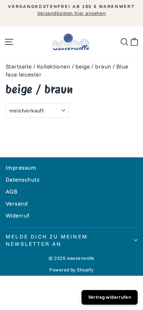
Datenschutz (23, 179)
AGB (11, 191)
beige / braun (93, 66)
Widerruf (18, 215)
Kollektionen (53, 66)
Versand (17, 203)
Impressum (21, 167)
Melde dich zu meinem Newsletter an (47, 240)
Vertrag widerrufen (109, 297)
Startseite (19, 66)
